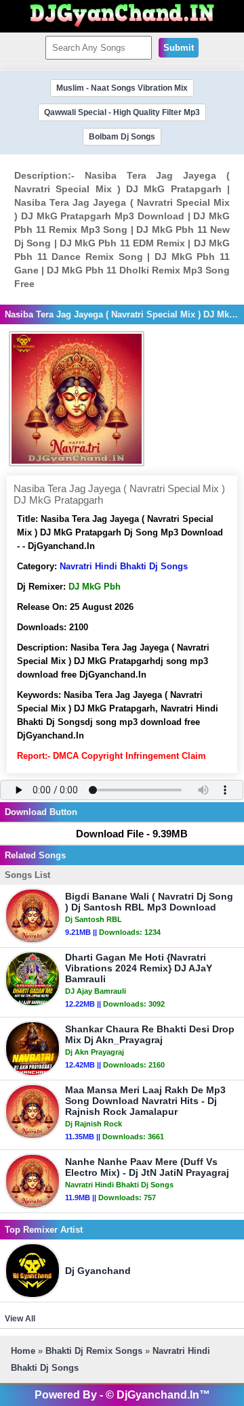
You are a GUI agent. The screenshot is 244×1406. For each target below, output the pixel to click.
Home (23, 1351)
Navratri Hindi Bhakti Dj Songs (124, 566)
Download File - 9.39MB (132, 833)
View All (20, 1318)
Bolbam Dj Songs (122, 136)
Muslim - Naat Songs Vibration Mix (122, 88)
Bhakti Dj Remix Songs (93, 1351)
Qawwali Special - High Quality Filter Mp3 (122, 112)
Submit (178, 48)
